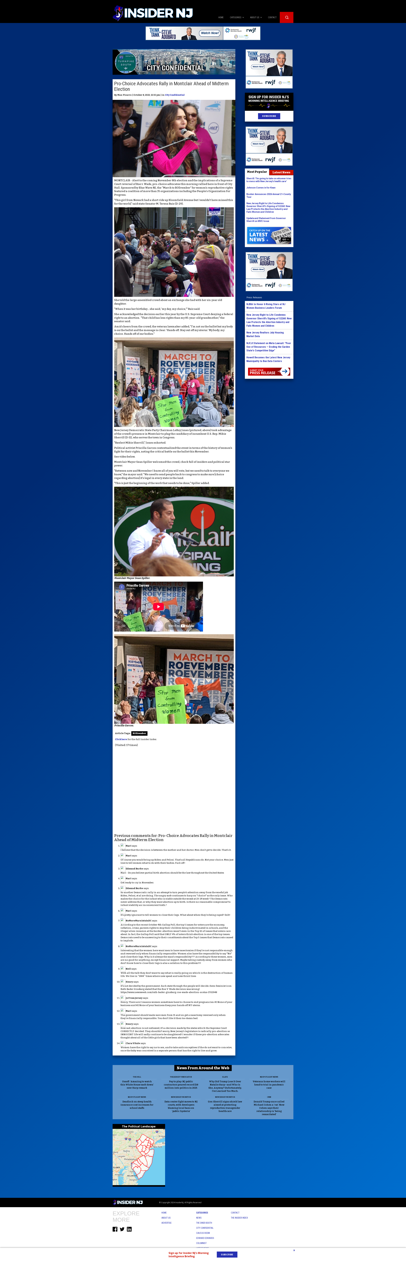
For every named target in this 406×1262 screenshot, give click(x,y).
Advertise (166, 1223)
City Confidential (175, 95)
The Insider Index (239, 1218)
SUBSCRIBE (269, 116)
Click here (121, 739)
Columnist (201, 1243)
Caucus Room (203, 1233)
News (199, 1218)
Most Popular (257, 172)
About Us (166, 1218)
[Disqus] (174, 789)
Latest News (281, 172)
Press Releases (254, 297)
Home (164, 1212)
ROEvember (139, 733)
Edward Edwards (205, 1238)
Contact (235, 1212)
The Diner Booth (204, 1223)
